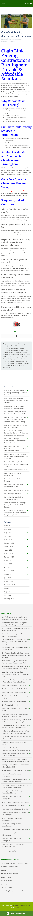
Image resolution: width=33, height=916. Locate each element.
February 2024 (9, 557)
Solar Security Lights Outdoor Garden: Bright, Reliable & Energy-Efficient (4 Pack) (15, 760)
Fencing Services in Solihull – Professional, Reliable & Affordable (15, 766)
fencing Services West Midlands (22, 905)
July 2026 (7, 526)
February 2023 (9, 571)
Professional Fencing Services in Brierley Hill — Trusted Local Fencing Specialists (16, 464)
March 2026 (8, 540)
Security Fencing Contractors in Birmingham (16, 770)
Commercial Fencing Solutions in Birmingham (12, 840)
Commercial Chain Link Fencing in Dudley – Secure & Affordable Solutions (15, 505)
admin (5, 39)
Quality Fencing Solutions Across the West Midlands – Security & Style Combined (15, 732)
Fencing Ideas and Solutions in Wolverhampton (12, 819)
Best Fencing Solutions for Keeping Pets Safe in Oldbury (15, 426)
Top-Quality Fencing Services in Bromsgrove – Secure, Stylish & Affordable (16, 786)
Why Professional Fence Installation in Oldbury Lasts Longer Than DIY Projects (16, 393)
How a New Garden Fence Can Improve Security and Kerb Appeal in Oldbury (16, 400)
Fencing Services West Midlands (17, 191)
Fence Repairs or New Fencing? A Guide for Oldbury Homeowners (15, 407)
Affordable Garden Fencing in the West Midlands (14, 743)
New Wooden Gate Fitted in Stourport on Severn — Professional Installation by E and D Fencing (16, 433)
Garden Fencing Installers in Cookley (16, 470)
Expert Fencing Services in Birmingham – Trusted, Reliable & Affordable (15, 781)
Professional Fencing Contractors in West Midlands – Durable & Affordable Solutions (16, 749)
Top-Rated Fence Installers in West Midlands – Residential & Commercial (16, 738)
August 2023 (8, 564)
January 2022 (8, 581)
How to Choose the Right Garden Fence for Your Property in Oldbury (15, 413)
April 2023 (7, 567)
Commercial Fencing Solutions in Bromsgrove (12, 798)
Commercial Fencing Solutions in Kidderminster (12, 834)
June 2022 (7, 578)
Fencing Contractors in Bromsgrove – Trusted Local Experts (14, 792)
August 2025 (8, 550)
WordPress (20, 907)
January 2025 (8, 553)
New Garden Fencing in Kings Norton (16, 490)
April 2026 (7, 536)
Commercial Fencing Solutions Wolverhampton (11, 825)
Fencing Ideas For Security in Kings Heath (15, 802)
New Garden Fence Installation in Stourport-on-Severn (15, 485)
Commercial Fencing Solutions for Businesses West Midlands (13, 851)
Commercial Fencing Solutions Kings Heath (16, 809)
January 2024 (8, 560)
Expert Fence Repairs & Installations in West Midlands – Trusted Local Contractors (16, 726)
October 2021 (8, 588)
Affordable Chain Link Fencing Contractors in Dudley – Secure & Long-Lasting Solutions (15, 513)
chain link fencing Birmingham (19, 350)
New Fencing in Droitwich (12, 494)
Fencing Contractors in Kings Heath (13, 806)
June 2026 (7, 529)
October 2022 (8, 574)
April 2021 (7, 595)
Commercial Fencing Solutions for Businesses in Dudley (13, 845)
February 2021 (9, 599)
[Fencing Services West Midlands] (3, 3)
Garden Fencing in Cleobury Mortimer (13, 480)
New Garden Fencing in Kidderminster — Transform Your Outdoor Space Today (15, 441)
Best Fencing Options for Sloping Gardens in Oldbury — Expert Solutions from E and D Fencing (15, 419)
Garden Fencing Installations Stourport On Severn (13, 498)
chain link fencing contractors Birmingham (15, 352)
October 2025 (8, 546)
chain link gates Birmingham (11, 354)
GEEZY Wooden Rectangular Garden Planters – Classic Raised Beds (16, 755)
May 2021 (7, 592)
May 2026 (7, 533)
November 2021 (9, 585)
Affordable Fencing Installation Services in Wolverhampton (15, 814)
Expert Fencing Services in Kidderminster (15, 829)
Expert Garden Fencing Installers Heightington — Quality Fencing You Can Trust (16, 456)
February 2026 (9, 543)
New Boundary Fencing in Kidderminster (12, 474)
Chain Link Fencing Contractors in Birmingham (13, 775)
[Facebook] (16, 336)
